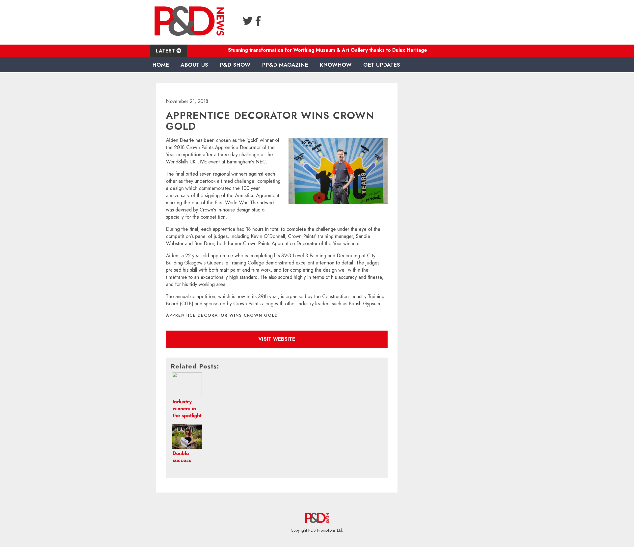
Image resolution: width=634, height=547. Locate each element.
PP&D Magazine (285, 65)
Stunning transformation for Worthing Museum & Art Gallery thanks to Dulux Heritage (313, 50)
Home (160, 65)
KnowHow (336, 65)
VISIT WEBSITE (276, 339)
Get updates (381, 65)
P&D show (235, 65)
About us (194, 65)
